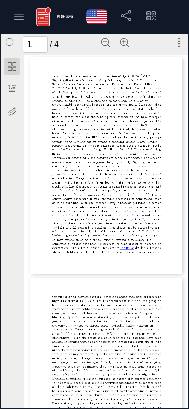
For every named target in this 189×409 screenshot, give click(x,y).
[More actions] (179, 42)
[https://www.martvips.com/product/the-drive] (127, 248)
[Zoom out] (105, 42)
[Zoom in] (124, 42)
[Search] (10, 42)
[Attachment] (12, 111)
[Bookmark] (12, 89)
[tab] (12, 68)
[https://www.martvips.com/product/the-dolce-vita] (127, 215)
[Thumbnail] (12, 66)
